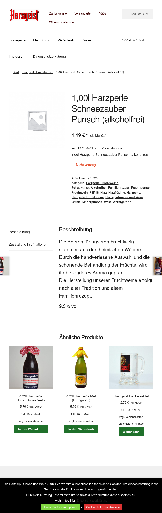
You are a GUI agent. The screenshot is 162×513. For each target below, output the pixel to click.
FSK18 (94, 192)
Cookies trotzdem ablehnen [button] (103, 507)
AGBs (102, 13)
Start (16, 72)
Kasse (86, 40)
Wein (107, 202)
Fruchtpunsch (141, 187)
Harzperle (133, 192)
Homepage (17, 40)
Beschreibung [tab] (19, 231)
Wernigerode (122, 202)
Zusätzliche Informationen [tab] (28, 244)
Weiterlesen (131, 431)
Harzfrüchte (116, 192)
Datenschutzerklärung (49, 56)
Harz (103, 192)
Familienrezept (118, 187)
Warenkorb (66, 40)
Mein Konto (41, 40)
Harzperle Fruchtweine (37, 72)
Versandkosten (112, 148)
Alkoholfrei (99, 187)
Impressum (17, 56)
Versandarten (83, 13)
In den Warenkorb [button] (31, 429)
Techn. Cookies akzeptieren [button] (60, 507)
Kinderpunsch (92, 202)
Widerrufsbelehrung (62, 22)
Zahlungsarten (59, 13)
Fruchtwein (80, 192)
